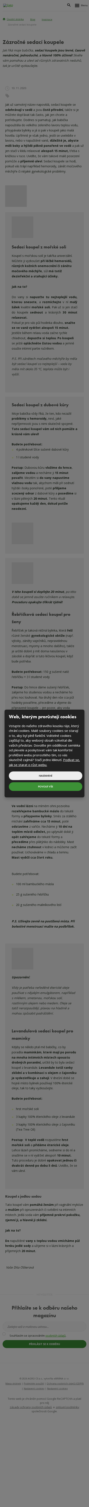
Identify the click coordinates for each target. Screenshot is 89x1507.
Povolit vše (45, 786)
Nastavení (45, 775)
